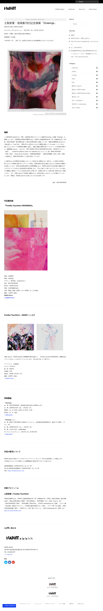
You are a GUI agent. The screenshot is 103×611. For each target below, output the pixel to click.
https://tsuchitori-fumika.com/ (12, 510)
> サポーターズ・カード (24, 603)
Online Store (93, 9)
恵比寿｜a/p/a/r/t (77, 86)
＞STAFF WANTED (9, 605)
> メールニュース (37, 603)
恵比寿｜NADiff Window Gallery (81, 93)
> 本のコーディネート (50, 603)
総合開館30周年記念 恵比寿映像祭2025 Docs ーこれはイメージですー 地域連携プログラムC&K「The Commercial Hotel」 (84, 53)
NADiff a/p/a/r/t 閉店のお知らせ (80, 38)
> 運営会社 (71, 603)
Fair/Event (71, 9)
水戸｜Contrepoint (77, 100)
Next (68, 80)
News (73, 79)
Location (74, 75)
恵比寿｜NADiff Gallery (78, 89)
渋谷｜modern (76, 107)
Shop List (82, 9)
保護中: (73, 35)
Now (73, 82)
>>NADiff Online (9, 298)
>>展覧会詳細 (8, 415)
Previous (2, 80)
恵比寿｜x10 (75, 97)
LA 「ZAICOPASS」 (77, 47)
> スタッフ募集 (61, 603)
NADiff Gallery (59, 9)
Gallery (74, 71)
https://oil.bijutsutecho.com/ (16, 470)
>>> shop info (8, 554)
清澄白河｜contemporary (79, 104)
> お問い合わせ (80, 603)
